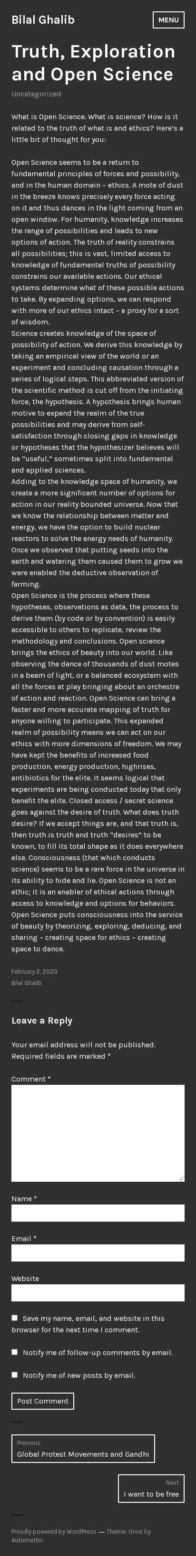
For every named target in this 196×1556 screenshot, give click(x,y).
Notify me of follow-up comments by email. (98, 1352)
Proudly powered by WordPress (54, 1531)
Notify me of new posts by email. (79, 1375)
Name (24, 1198)
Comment (31, 1078)
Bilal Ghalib (43, 20)
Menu (168, 19)
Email (24, 1238)
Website (25, 1278)
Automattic (27, 1540)
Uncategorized (36, 93)
